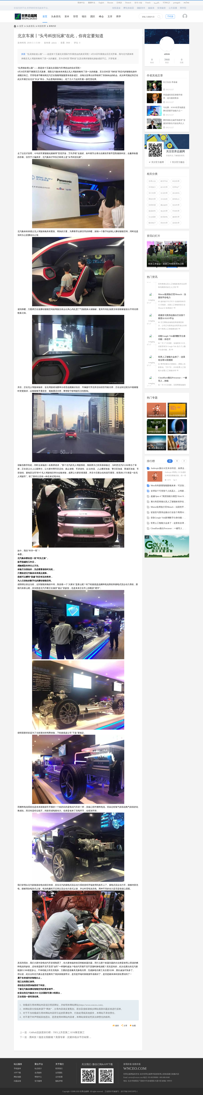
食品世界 (164, 211)
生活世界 (164, 193)
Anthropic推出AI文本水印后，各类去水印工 (171, 468)
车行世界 (152, 193)
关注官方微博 (157, 162)
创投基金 (116, 8)
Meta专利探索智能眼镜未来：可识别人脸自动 (171, 485)
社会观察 (152, 217)
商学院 (183, 8)
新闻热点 (176, 199)
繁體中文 (91, 3)
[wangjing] (151, 285)
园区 (92, 16)
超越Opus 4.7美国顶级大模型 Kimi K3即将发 (171, 496)
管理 (75, 16)
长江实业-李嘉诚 (170, 82)
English (101, 3)
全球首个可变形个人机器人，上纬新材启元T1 (172, 491)
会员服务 (38, 1073)
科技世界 (42, 26)
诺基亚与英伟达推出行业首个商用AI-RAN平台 (172, 512)
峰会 (101, 16)
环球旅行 (152, 187)
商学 (118, 16)
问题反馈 (17, 1081)
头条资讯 (56, 16)
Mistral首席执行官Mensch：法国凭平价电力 (170, 507)
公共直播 (173, 8)
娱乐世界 (164, 187)
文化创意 (164, 199)
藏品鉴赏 (164, 205)
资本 (66, 16)
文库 (110, 16)
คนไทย (186, 3)
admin (54, 43)
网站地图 (17, 1077)
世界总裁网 (15, 26)
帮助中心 (38, 1077)
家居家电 (164, 217)
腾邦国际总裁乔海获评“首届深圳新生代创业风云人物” (174, 123)
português (176, 3)
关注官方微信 (178, 162)
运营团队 (59, 1073)
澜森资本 (141, 8)
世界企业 (152, 181)
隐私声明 (59, 1081)
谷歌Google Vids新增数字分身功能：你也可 (170, 518)
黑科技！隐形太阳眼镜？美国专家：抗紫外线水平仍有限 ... (60, 1037)
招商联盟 (152, 205)
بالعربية (156, 3)
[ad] (167, 557)
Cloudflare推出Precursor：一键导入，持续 (169, 528)
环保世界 (176, 211)
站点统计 (38, 1068)
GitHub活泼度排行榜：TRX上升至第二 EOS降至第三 (57, 1032)
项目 (84, 16)
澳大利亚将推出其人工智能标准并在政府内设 (171, 502)
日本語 (119, 3)
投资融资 (161, 8)
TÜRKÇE (166, 3)
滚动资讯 (176, 193)
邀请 (117, 1026)
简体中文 (81, 3)
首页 (45, 16)
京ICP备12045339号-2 (129, 1091)
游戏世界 (176, 223)
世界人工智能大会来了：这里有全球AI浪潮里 (171, 523)
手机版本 (17, 1068)
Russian (110, 3)
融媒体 (151, 8)
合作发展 (59, 1077)
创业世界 (176, 205)
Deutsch (128, 3)
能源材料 (152, 211)
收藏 (134, 1026)
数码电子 (152, 223)
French (147, 3)
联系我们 (59, 1068)
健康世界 (176, 217)
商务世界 (164, 223)
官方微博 (38, 1081)
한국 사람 (138, 3)
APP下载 (17, 1073)
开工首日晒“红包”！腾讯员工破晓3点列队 (166, 265)
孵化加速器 (128, 8)
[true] (159, 17)
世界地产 (176, 187)
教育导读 (164, 181)
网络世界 (152, 199)
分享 (125, 1026)
